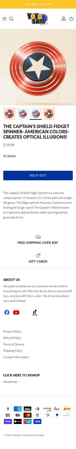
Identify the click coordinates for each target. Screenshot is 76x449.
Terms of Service (14, 344)
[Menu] (4, 18)
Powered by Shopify (33, 435)
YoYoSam (17, 435)
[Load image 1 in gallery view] (38, 67)
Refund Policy (12, 338)
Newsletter (10, 382)
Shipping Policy (13, 350)
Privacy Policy (12, 331)
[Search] (13, 18)
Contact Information (16, 357)
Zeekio (11, 156)
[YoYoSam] (38, 19)
